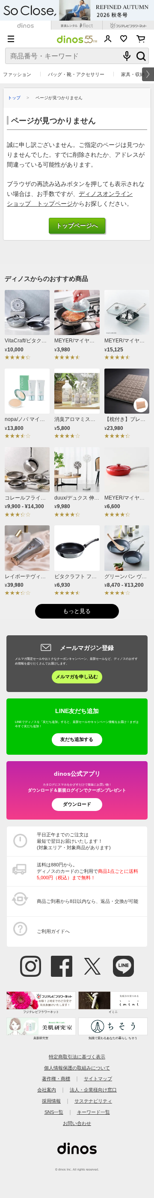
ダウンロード (77, 804)
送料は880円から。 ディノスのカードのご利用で (87, 871)
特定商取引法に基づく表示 (77, 1056)
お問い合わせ (77, 1123)
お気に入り (124, 39)
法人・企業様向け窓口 (93, 1089)
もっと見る (77, 611)
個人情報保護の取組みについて (77, 1067)
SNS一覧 (53, 1112)
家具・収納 (133, 74)
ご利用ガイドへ (53, 931)
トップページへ (77, 226)
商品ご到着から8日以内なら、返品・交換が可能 (87, 901)
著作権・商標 (56, 1078)
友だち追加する (76, 739)
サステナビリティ (93, 1101)
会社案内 (46, 1089)
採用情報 (51, 1101)
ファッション (17, 74)
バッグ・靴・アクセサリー (76, 74)
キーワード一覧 (93, 1112)
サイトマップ (98, 1078)
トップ (14, 97)
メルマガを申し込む (77, 676)
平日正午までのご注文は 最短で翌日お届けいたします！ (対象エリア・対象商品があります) (74, 841)
